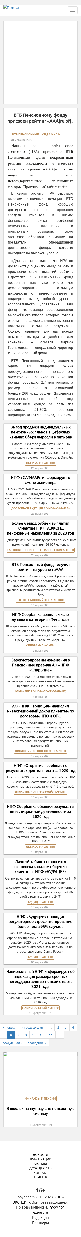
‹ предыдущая (32, 1027)
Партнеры (40, 1223)
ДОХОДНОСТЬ (40, 1168)
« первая (9, 1027)
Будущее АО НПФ (40, 902)
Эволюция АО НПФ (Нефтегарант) (40, 751)
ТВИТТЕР (40, 1177)
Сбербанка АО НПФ (40, 463)
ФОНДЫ (40, 1164)
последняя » (37, 1042)
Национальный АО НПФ (40, 1008)
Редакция (40, 1218)
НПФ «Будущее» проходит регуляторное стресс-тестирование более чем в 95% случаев (40, 921)
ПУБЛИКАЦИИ (40, 1159)
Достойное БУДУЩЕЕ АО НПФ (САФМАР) (40, 508)
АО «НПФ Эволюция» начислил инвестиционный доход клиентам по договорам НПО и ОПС (40, 711)
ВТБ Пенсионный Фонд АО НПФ (36, 134)
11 (51, 1035)
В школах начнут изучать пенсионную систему (41, 1111)
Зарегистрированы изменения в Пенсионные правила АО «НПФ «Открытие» (40, 665)
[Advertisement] (40, 62)
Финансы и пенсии (40, 1098)
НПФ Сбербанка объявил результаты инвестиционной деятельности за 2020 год (40, 811)
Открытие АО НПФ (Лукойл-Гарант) (40, 691)
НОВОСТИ (40, 1155)
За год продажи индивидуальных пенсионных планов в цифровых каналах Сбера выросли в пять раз (40, 432)
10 (41, 1035)
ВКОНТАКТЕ (41, 1173)
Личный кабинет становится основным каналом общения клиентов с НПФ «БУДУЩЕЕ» (40, 866)
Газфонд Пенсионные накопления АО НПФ (40, 550)
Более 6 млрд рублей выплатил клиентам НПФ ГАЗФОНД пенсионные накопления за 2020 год (40, 528)
